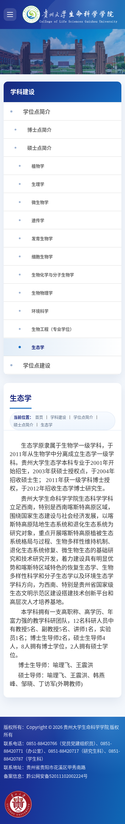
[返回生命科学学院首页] (71, 14)
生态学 (46, 424)
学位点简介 (83, 417)
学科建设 (58, 417)
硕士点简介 (23, 424)
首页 (39, 417)
